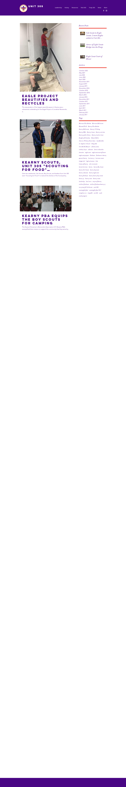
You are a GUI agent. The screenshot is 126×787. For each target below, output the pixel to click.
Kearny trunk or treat (97, 135)
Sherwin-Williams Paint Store (87, 141)
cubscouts (90, 149)
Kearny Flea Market (93, 126)
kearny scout (88, 178)
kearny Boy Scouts (98, 167)
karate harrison (83, 167)
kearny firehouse (83, 175)
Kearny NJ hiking (95, 129)
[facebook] (104, 11)
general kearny (83, 158)
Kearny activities (100, 132)
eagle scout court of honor (99, 152)
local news (89, 181)
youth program (83, 196)
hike (97, 161)
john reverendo (93, 164)
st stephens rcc (83, 193)
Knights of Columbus (84, 138)
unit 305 (96, 193)
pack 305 (96, 187)
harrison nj (91, 158)
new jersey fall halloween (86, 187)
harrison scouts (100, 158)
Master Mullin (95, 138)
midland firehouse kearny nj (97, 184)
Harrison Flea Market (85, 123)
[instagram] (106, 11)
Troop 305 (94, 144)
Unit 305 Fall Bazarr (84, 146)
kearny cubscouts (83, 173)
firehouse (92, 155)
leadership (82, 181)
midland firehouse (84, 184)
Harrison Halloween (97, 123)
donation (81, 152)
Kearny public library (85, 135)
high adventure (90, 161)
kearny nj (81, 178)
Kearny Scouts (91, 132)
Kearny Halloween (84, 129)
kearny (91, 167)
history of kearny (83, 164)
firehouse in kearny (101, 155)
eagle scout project (84, 155)
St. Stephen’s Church (84, 144)
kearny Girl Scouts (84, 170)
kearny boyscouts (94, 170)
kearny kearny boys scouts (96, 175)
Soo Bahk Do (100, 141)
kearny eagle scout (94, 173)
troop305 (90, 193)
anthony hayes (83, 149)
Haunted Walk (83, 126)
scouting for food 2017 (95, 190)
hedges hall (82, 161)
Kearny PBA (82, 132)
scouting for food (83, 190)
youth (100, 193)
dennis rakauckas (99, 149)
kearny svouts (96, 178)
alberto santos (95, 146)
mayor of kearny (97, 181)
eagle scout (88, 152)
